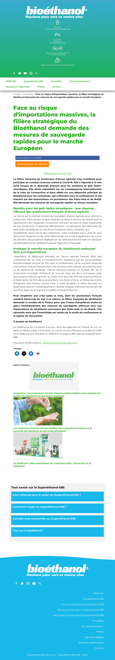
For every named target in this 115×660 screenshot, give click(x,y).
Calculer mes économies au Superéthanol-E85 (44, 518)
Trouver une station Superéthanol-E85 (82, 604)
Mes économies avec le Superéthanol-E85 (80, 610)
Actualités (56, 81)
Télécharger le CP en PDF (57, 173)
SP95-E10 (11, 81)
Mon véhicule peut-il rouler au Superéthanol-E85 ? (47, 495)
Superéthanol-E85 (33, 81)
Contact (56, 86)
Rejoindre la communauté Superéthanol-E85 (78, 615)
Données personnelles (91, 642)
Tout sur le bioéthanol (27, 530)
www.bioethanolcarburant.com (59, 342)
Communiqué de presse (32, 164)
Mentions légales (94, 637)
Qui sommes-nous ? (80, 81)
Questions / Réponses (18, 86)
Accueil (17, 94)
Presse (41, 86)
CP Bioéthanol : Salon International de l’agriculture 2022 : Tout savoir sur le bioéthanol (52, 464)
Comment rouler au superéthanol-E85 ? (40, 506)
